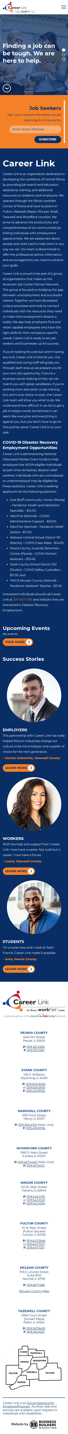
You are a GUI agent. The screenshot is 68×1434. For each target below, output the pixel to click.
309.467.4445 (27, 1162)
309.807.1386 (36, 1285)
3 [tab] (63, 59)
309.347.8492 (35, 1328)
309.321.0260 (36, 1047)
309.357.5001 (36, 1165)
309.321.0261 (35, 1050)
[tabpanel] (34, 54)
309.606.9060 (36, 1084)
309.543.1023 (36, 1200)
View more (15, 642)
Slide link (34, 54)
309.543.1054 (35, 1203)
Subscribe (48, 139)
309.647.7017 (36, 1244)
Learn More (16, 768)
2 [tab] (63, 54)
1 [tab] (63, 50)
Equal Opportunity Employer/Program (28, 1404)
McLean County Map (34, 1291)
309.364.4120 (27, 1125)
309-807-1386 (22, 599)
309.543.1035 (36, 1196)
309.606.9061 (35, 1087)
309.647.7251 (35, 1247)
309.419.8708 (35, 1091)
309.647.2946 (35, 1241)
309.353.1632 (35, 1332)
